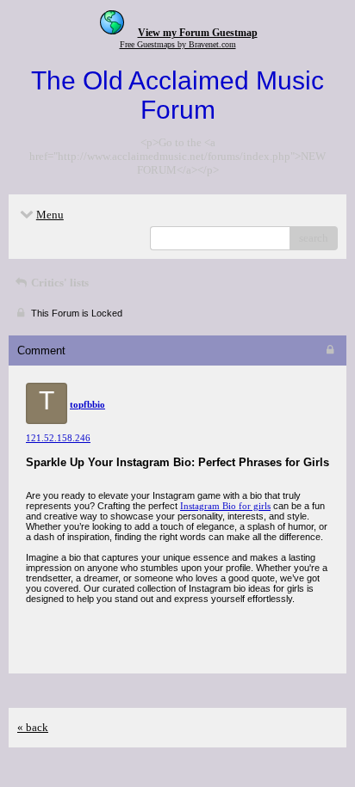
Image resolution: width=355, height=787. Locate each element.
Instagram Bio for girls (225, 506)
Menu (50, 214)
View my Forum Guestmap (198, 33)
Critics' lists (58, 282)
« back (32, 727)
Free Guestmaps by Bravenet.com (178, 44)
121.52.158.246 (58, 438)
